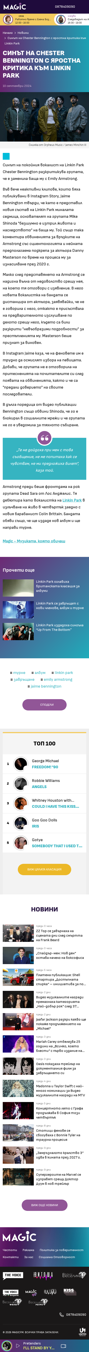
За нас (28, 1257)
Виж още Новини (44, 1205)
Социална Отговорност (57, 1257)
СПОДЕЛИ (46, 704)
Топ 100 (44, 744)
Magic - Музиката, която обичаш (34, 541)
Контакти (11, 1257)
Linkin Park (72, 500)
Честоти (10, 1250)
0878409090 (76, 1314)
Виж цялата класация (44, 869)
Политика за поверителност (62, 1250)
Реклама (28, 1250)
